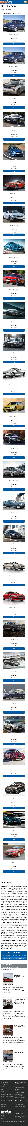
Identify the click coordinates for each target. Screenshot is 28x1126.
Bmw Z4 (14, 862)
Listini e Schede (4, 1084)
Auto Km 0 (3, 1106)
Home (2, 9)
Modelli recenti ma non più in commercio (11, 967)
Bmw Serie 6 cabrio (14, 575)
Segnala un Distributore (20, 1094)
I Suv (2, 1089)
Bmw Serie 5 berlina (14, 480)
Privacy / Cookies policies (6, 1113)
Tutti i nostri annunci (5, 1103)
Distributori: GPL (19, 1091)
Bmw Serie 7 (14, 671)
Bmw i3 (14, 98)
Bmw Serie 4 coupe (14, 416)
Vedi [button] (14, 43)
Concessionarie (7, 964)
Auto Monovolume (5, 1088)
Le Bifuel (3, 1086)
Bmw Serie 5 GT (14, 512)
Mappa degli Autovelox (20, 1095)
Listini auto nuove (20, 958)
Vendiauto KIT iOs (19, 1117)
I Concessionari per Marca (21, 1086)
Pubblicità (3, 1117)
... (11, 992)
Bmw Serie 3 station (14, 353)
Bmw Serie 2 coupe (14, 257)
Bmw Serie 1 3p (14, 162)
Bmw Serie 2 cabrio (14, 225)
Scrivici (2, 1118)
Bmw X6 (14, 830)
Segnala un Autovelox (20, 1097)
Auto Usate (3, 1104)
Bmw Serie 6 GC (14, 639)
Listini (6, 9)
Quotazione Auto (19, 1104)
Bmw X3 (14, 735)
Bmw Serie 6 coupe (14, 607)
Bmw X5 (14, 798)
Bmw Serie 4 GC (14, 448)
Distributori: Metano (19, 1092)
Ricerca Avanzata (19, 1103)
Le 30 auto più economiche (7, 1096)
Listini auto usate (7, 958)
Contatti (3, 1115)
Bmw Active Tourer (14, 34)
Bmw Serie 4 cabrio (14, 384)
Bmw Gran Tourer (14, 66)
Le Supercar (3, 1097)
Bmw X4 (14, 766)
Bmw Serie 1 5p (14, 193)
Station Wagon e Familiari (7, 1094)
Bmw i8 (14, 130)
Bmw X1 (14, 703)
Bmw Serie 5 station (14, 544)
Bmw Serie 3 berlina (14, 289)
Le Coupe (3, 1091)
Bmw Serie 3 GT (14, 321)
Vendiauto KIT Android (20, 1116)
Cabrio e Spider (4, 1092)
